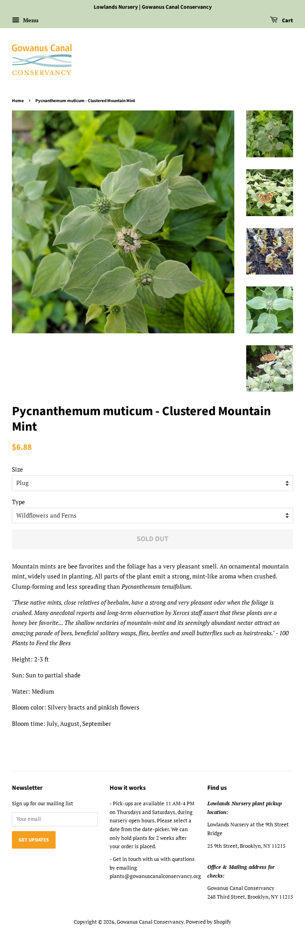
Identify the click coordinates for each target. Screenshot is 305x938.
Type (18, 502)
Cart (287, 21)
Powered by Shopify (208, 922)
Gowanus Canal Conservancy (150, 922)
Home (18, 100)
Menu (30, 20)
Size (17, 469)
